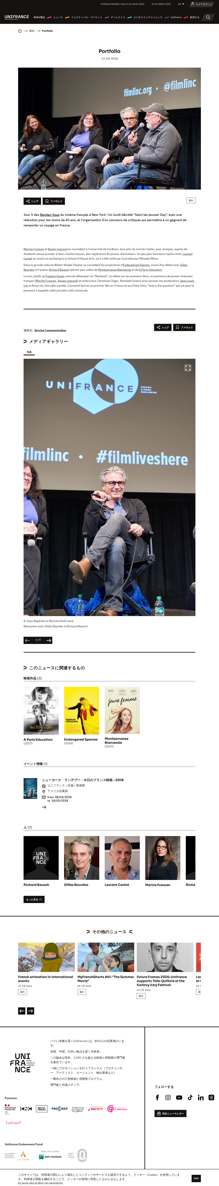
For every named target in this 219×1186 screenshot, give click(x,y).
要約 (191, 200)
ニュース (58, 17)
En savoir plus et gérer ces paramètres (40, 1182)
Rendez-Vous (49, 214)
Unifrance (176, 17)
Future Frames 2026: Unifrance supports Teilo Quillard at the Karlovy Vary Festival (162, 981)
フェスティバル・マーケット (86, 17)
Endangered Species (136, 265)
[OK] (196, 1178)
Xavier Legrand (57, 249)
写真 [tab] (29, 352)
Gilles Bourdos (76, 885)
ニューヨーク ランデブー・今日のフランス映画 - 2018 (82, 780)
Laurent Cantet (117, 885)
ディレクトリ (118, 17)
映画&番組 (39, 17)
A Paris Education (150, 270)
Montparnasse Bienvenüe (114, 270)
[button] (188, 368)
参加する (194, 17)
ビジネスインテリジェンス (148, 17)
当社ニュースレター (173, 1113)
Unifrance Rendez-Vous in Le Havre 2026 (122, 3)
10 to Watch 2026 (161, 3)
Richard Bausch (59, 270)
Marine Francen (34, 249)
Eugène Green (55, 276)
